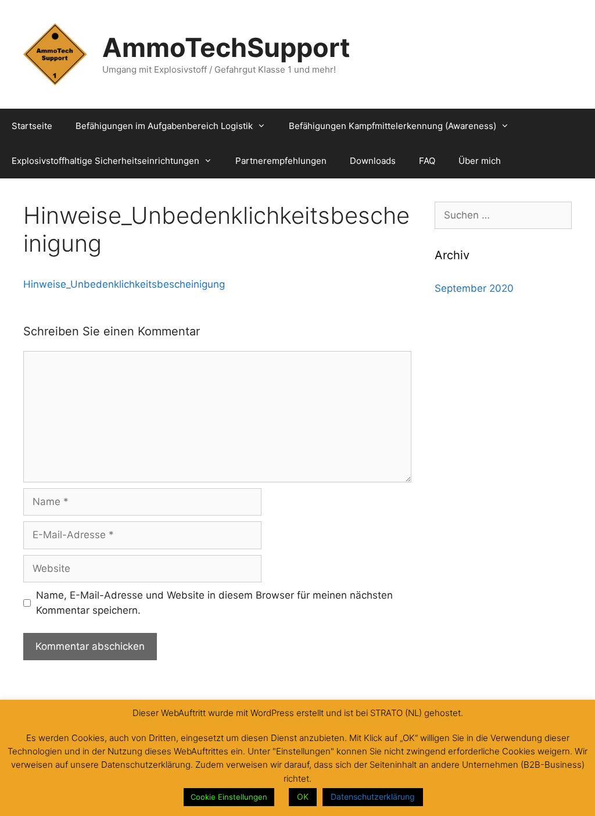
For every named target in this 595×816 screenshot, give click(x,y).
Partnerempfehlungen (281, 160)
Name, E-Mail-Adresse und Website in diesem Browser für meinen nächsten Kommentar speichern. (214, 602)
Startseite (32, 125)
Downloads (373, 160)
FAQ (427, 160)
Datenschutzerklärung (373, 796)
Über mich (479, 160)
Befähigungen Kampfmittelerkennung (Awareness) (392, 125)
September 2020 (474, 288)
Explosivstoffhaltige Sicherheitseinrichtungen (105, 160)
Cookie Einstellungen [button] (229, 796)
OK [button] (303, 796)
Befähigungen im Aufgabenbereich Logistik (164, 125)
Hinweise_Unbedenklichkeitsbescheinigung (124, 284)
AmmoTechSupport (226, 47)
